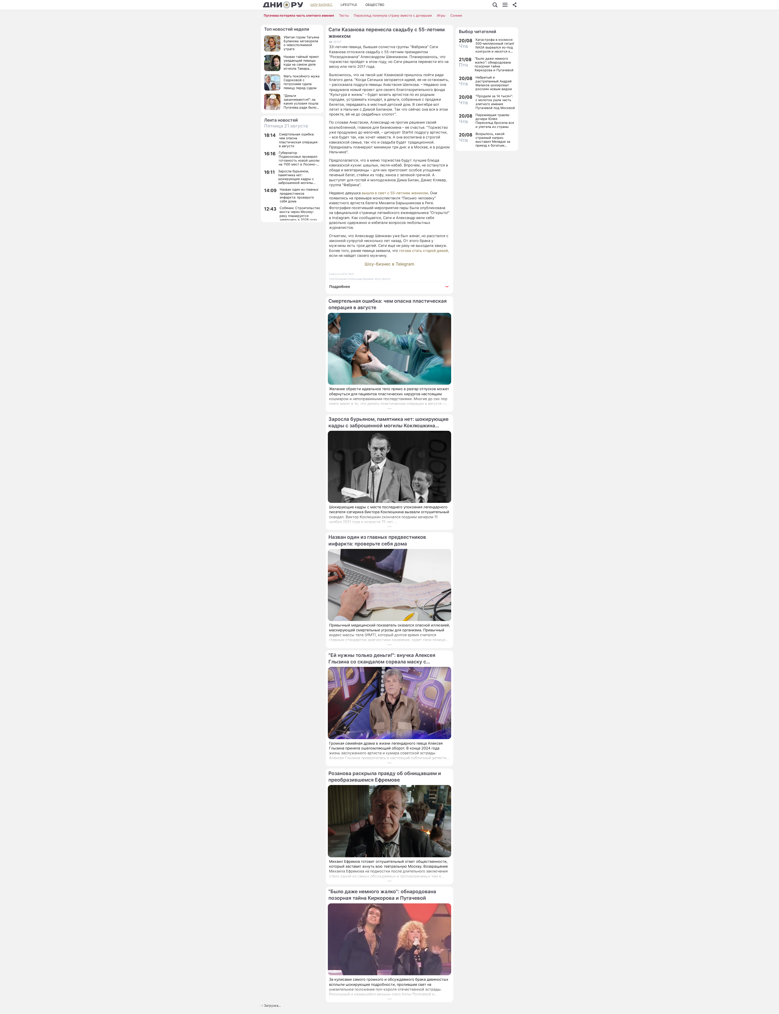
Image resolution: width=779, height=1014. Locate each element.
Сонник (456, 15)
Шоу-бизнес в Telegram (389, 264)
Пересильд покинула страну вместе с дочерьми (393, 15)
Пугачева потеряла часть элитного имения (299, 15)
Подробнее (339, 286)
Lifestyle (349, 5)
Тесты (344, 15)
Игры (441, 15)
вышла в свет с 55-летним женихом (395, 193)
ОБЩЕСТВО (374, 5)
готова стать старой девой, (424, 250)
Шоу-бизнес (321, 5)
